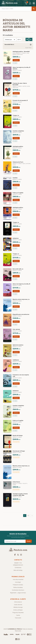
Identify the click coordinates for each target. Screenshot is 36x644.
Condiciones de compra (18, 590)
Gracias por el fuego (19, 451)
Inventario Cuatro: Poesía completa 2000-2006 (20, 494)
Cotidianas (16, 360)
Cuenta (18, 615)
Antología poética (18, 146)
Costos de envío (18, 604)
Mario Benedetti (17, 53)
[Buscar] (34, 9)
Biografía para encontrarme (21, 314)
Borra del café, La (18, 269)
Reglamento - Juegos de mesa (18, 592)
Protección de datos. (18, 584)
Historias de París (18, 162)
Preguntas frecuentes (18, 612)
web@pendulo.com (18, 565)
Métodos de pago (18, 607)
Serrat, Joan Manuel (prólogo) (21, 54)
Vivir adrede (16, 329)
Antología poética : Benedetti (21, 51)
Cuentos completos (18, 131)
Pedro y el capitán (18, 192)
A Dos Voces (16, 482)
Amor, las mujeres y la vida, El (21, 284)
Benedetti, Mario (17, 70)
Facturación (18, 618)
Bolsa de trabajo (18, 570)
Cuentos (15, 177)
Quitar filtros (28, 47)
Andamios (16, 238)
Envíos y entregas (18, 610)
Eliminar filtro (30, 44)
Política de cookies (18, 587)
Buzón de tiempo (18, 435)
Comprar (16, 60)
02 (28, 515)
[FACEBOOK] (15, 554)
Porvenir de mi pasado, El (20, 100)
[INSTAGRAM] (21, 554)
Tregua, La (16, 115)
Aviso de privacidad (18, 579)
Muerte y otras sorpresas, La (21, 299)
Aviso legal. (18, 582)
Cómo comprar (18, 602)
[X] (18, 554)
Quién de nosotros (18, 345)
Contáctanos (18, 567)
